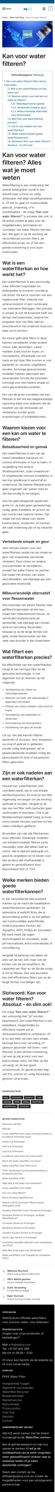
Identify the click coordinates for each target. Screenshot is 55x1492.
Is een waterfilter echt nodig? (16, 1188)
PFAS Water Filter (14, 1376)
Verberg (38, 74)
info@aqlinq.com (20, 1344)
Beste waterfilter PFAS (13, 1178)
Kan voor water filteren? (14, 1193)
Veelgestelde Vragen (16, 1383)
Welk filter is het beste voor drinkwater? (22, 1183)
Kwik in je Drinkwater (12, 1146)
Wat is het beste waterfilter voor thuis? (21, 1161)
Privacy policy (11, 1408)
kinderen (29, 1097)
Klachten (8, 1416)
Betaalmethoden (13, 1396)
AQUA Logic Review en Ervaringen (19, 1237)
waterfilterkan (10, 1106)
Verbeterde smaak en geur (28, 107)
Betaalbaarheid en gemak (28, 103)
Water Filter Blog (16, 17)
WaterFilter (37, 1102)
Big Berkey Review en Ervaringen (18, 1228)
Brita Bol (6, 1128)
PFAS (17, 1102)
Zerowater (24, 1106)
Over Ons (8, 1412)
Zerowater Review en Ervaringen (18, 1223)
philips (26, 1102)
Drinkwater (17, 1097)
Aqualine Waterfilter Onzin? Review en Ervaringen (27, 1210)
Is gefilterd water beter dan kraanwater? (22, 1156)
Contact (7, 1420)
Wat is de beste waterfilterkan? (17, 1197)
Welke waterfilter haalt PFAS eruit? (19, 1165)
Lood (39, 1097)
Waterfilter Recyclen (15, 1391)
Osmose (7, 1102)
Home (4, 17)
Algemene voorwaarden (18, 1387)
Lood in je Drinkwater (12, 1151)
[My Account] (44, 9)
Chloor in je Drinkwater (13, 1141)
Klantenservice (12, 1400)
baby (6, 1097)
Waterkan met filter (11, 1124)
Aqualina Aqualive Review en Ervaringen (22, 1232)
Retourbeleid (10, 1404)
